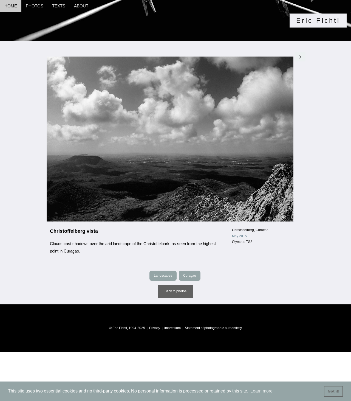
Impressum (172, 328)
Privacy (154, 328)
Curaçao (189, 275)
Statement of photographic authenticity (213, 328)
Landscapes (163, 275)
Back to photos (175, 291)
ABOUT (81, 6)
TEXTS (58, 6)
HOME (10, 6)
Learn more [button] (261, 391)
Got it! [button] (333, 391)
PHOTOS (34, 6)
